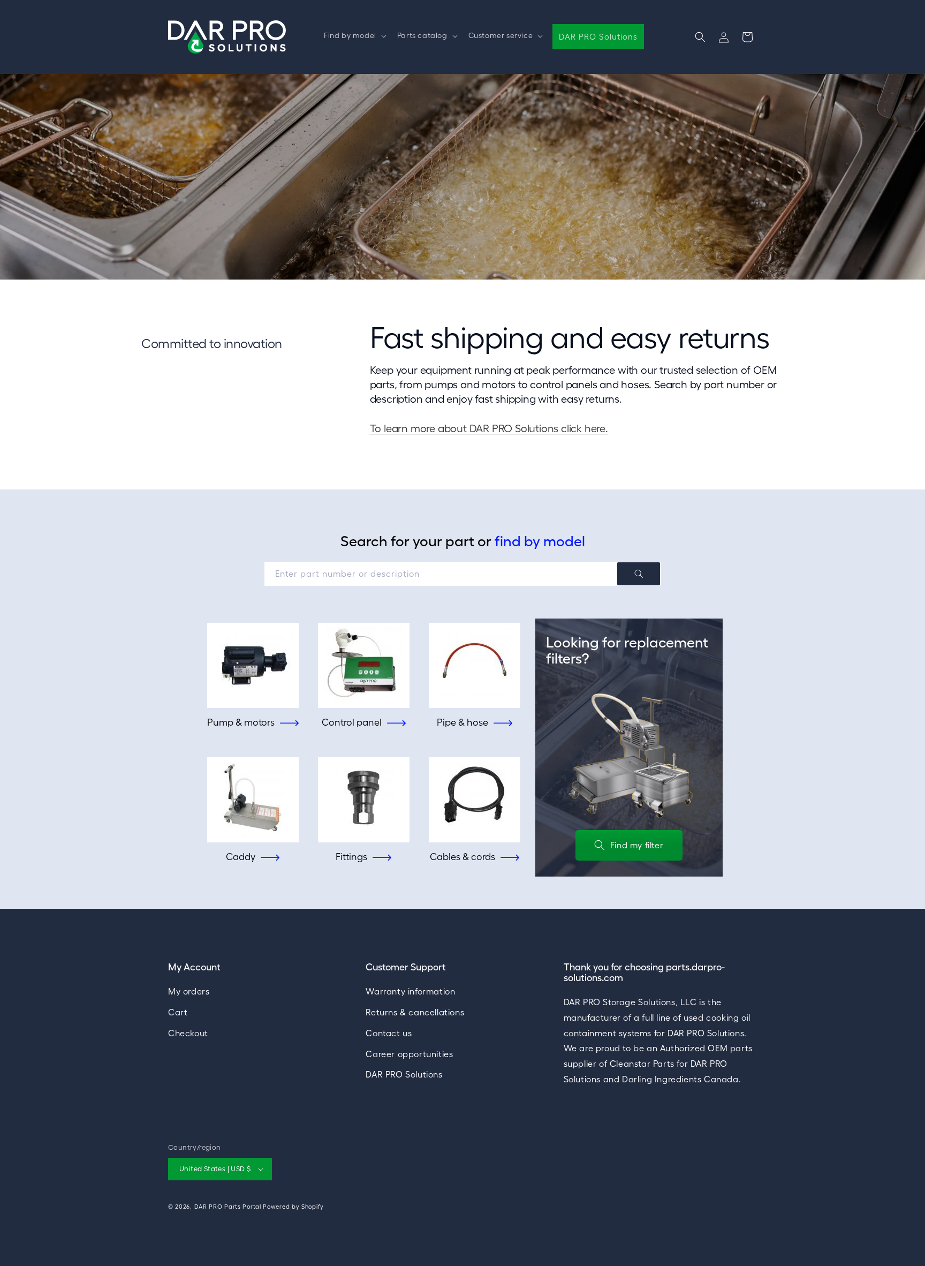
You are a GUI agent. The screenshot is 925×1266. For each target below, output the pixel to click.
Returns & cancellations (415, 1011)
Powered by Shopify (293, 1206)
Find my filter (636, 845)
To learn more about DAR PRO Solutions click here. (489, 428)
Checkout (188, 1032)
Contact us (389, 1032)
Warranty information (410, 991)
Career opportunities (409, 1053)
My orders (188, 991)
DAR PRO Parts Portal (227, 1206)
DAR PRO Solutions (404, 1074)
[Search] (638, 573)
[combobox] (462, 574)
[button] (354, 35)
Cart (177, 1011)
